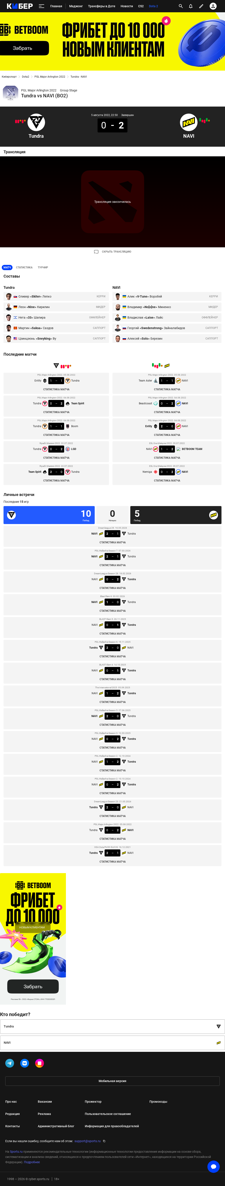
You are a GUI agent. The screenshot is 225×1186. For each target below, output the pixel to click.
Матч (7, 267)
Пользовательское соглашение (108, 1114)
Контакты (12, 1126)
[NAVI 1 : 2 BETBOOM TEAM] (202, 121)
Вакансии (45, 1101)
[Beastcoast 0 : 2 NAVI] (207, 119)
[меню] (41, 6)
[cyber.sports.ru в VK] (25, 1064)
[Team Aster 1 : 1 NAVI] (209, 120)
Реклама (44, 1114)
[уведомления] (190, 6)
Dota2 (25, 76)
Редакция (12, 1114)
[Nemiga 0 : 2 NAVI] (200, 119)
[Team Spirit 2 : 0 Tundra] (16, 121)
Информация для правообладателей (112, 1126)
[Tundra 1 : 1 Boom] (20, 120)
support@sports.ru (87, 1141)
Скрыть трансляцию (116, 251)
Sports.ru (16, 1151)
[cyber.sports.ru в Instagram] (40, 1064)
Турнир (43, 267)
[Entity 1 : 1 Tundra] (25, 120)
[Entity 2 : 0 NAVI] (204, 121)
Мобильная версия (112, 1081)
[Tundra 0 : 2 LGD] (18, 121)
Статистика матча (56, 389)
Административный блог (56, 1126)
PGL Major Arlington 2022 (49, 76)
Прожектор (93, 1101)
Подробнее (32, 1162)
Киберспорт (9, 76)
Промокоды (158, 1101)
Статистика (24, 267)
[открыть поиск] (180, 6)
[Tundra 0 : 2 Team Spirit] (23, 121)
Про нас (11, 1101)
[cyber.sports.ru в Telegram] (10, 1064)
